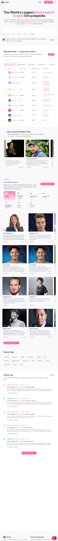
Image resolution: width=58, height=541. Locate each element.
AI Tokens (13, 34)
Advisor (39, 357)
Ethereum (25, 34)
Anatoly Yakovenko (47, 105)
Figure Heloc (15, 115)
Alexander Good (20, 414)
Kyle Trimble (19, 427)
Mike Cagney (46, 116)
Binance (14, 95)
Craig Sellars (46, 84)
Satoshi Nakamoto (47, 72)
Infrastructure (15, 360)
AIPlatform (7, 364)
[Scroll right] (52, 132)
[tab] (10, 64)
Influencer (40, 360)
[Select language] (41, 2)
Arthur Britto (46, 90)
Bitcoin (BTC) (15, 72)
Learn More (50, 40)
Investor (7, 360)
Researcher (26, 360)
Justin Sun (45, 110)
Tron (13, 110)
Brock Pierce (46, 83)
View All (50, 54)
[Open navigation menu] (55, 2)
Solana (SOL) (15, 105)
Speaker (23, 357)
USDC (13, 100)
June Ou (45, 114)
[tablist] (29, 64)
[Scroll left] (49, 132)
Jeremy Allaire (46, 99)
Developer (30, 357)
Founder (7, 357)
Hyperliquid (14, 120)
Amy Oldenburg (20, 387)
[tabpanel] (29, 95)
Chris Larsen (46, 88)
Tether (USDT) (15, 83)
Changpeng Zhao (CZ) (48, 94)
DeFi (8, 34)
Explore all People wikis (10, 343)
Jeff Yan (45, 120)
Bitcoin (19, 34)
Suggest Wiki (48, 2)
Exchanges (32, 34)
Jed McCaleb (46, 89)
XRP (12, 89)
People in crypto (14, 384)
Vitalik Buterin (46, 77)
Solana (15, 364)
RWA (33, 360)
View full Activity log (28, 453)
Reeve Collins (46, 81)
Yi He (44, 96)
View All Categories (46, 184)
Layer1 (21, 364)
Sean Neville (46, 101)
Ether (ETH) (14, 77)
